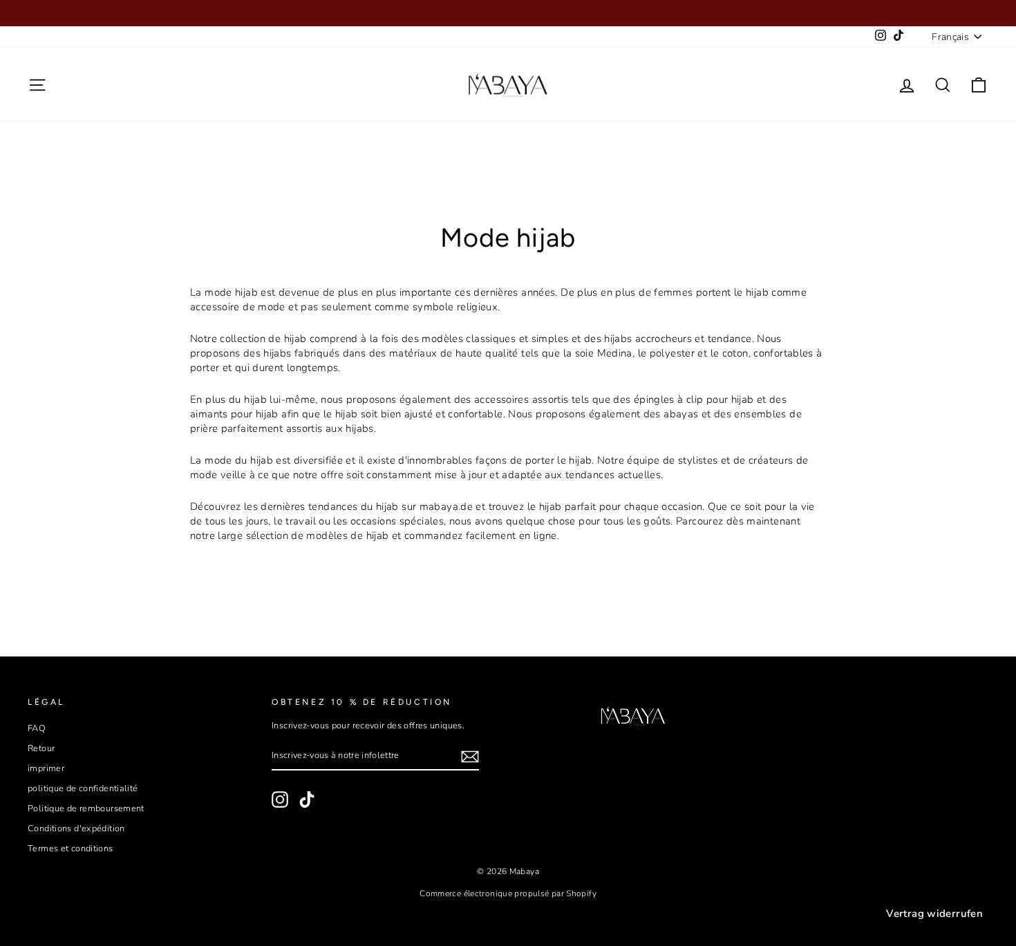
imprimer (46, 768)
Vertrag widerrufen (934, 913)
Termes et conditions (70, 848)
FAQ (37, 728)
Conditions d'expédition (76, 828)
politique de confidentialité (83, 788)
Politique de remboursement (86, 808)
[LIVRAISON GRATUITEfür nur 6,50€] (508, 13)
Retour (41, 748)
